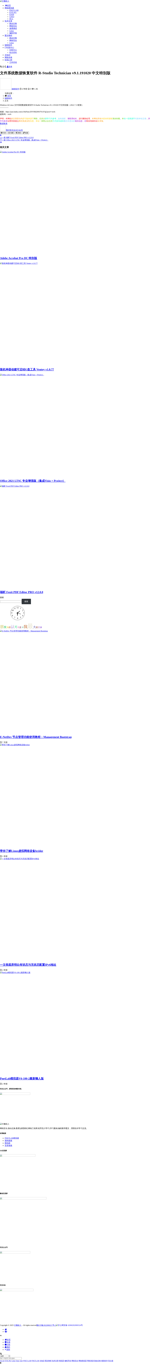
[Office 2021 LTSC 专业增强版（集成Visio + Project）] (22, 375)
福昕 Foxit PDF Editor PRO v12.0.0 (21, 592)
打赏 (4, 133)
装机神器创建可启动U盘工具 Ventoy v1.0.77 (27, 369)
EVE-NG (13, 12)
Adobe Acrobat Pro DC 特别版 (18, 258)
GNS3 (11, 17)
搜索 (2, 597)
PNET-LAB (14, 10)
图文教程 (8, 35)
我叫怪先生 (14, 130)
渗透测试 (13, 28)
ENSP (11, 15)
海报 (19, 133)
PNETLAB (35, 1361)
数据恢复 (4, 124)
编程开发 (13, 33)
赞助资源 (90, 1361)
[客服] (6, 1332)
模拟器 (7, 1143)
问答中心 (10, 47)
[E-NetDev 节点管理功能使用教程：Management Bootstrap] (24, 631)
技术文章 (8, 21)
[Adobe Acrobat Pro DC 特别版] (13, 152)
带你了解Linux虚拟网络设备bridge (21, 850)
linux (17, 1361)
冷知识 (7, 55)
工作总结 (13, 62)
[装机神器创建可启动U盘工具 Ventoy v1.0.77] (19, 263)
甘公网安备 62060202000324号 (70, 1325)
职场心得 (8, 60)
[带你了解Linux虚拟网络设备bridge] (15, 745)
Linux (11, 31)
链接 (26, 133)
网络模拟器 (9, 8)
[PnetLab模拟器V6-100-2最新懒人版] (15, 973)
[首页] (6, 1329)
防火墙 (110, 1361)
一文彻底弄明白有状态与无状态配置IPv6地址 (28, 964)
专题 (8, 1342)
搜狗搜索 (8, 1141)
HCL (11, 19)
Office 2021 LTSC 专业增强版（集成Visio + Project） (33, 480)
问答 (8, 1345)
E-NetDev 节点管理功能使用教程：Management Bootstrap (36, 736)
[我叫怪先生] (6, 89)
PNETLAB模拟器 (12, 1138)
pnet (21, 1361)
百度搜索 (8, 1146)
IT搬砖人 (17, 1325)
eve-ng (2, 1361)
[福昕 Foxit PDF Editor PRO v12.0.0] (14, 486)
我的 (8, 1347)
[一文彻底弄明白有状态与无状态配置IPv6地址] (19, 859)
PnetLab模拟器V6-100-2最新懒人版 (22, 1078)
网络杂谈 (8, 57)
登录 (10, 67)
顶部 (8, 1350)
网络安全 (13, 26)
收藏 (11, 133)
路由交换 (13, 23)
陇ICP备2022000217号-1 (46, 1325)
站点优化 (13, 52)
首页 (9, 5)
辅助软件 (8, 45)
